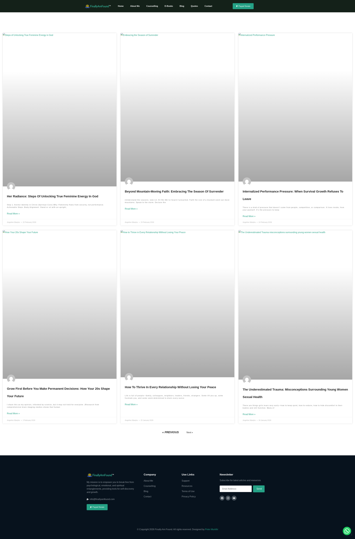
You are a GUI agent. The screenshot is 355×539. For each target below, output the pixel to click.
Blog (182, 6)
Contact (208, 6)
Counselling (152, 6)
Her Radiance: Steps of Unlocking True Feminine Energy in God (52, 196)
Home (121, 6)
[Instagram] (228, 498)
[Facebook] (222, 498)
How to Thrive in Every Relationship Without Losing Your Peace (170, 387)
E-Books (169, 6)
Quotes (194, 6)
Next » (190, 432)
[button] (347, 531)
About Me (135, 6)
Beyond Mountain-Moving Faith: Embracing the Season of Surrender (174, 191)
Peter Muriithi (211, 529)
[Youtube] (234, 498)
